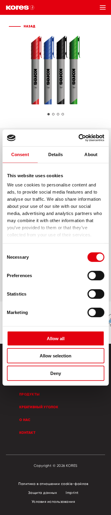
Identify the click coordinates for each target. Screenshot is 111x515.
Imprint (72, 492)
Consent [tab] (20, 154)
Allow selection (55, 355)
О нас (25, 419)
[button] (48, 114)
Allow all (56, 338)
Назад (30, 26)
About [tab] (90, 154)
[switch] (95, 275)
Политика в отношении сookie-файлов (53, 483)
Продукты (29, 394)
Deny (55, 373)
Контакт (27, 432)
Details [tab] (55, 154)
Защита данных (42, 492)
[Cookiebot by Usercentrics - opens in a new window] (79, 138)
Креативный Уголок (38, 407)
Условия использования (53, 501)
